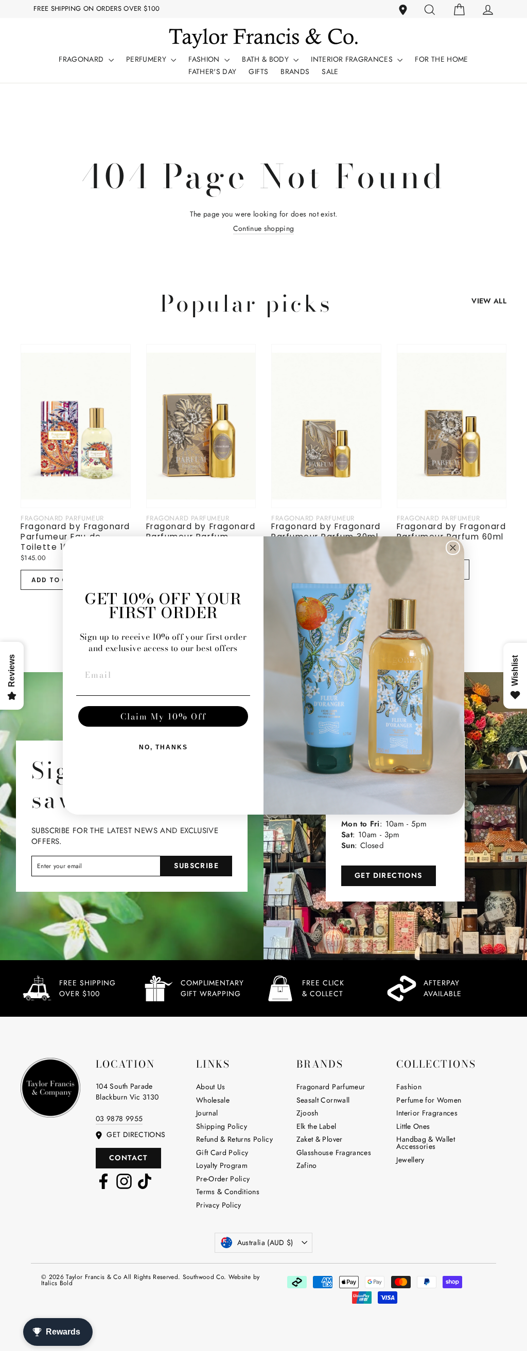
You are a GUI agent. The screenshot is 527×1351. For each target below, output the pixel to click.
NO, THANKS (163, 747)
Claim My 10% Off (163, 716)
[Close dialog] (453, 548)
